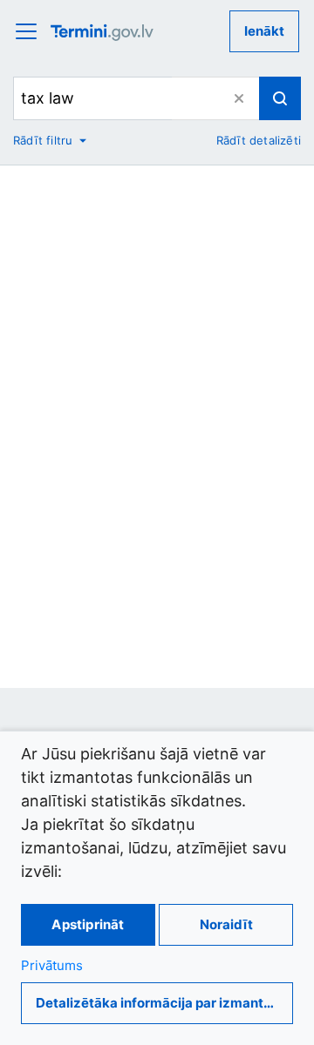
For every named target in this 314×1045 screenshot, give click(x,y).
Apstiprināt (87, 924)
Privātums (52, 965)
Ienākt (264, 31)
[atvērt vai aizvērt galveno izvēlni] (31, 31)
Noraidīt (226, 924)
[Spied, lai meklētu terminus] (280, 98)
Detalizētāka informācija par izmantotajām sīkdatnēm (164, 1002)
